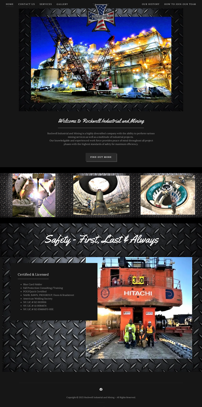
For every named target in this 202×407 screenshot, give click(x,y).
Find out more (101, 157)
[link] (101, 3)
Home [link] (10, 4)
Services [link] (46, 4)
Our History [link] (151, 4)
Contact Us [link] (26, 4)
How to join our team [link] (180, 4)
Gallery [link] (62, 4)
